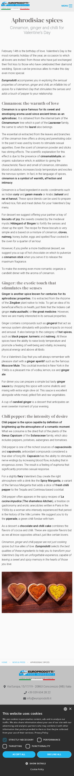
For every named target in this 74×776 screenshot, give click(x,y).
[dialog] (37, 740)
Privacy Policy (41, 732)
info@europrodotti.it (39, 698)
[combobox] (65, 709)
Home (4, 662)
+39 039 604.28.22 (39, 692)
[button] (37, 763)
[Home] (15, 6)
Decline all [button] (54, 754)
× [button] (70, 709)
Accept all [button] (19, 754)
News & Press (18, 662)
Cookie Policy (37, 769)
